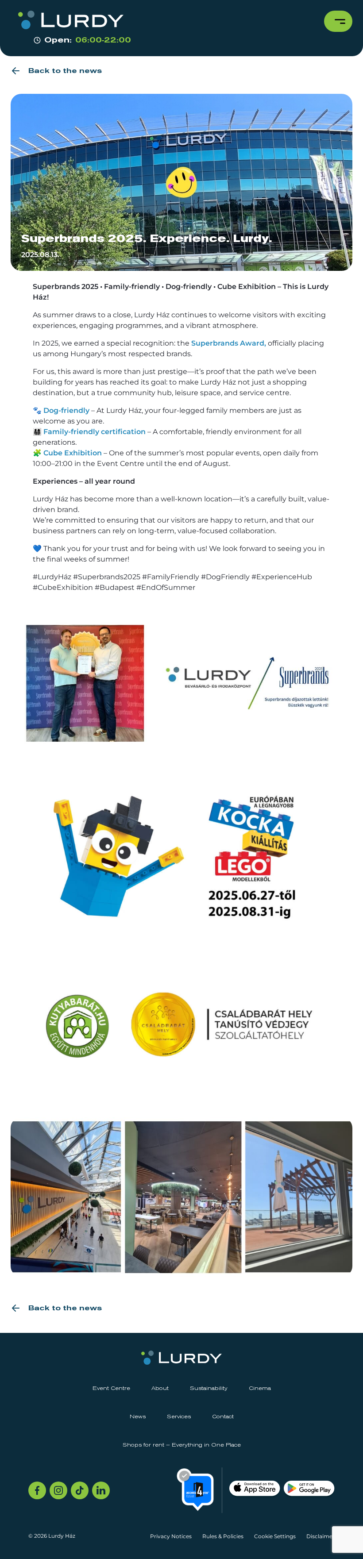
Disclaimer (320, 1536)
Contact (223, 1417)
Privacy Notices (171, 1536)
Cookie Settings (275, 1536)
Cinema (260, 1388)
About (160, 1388)
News (138, 1417)
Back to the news (65, 70)
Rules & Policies (222, 1536)
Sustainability (209, 1388)
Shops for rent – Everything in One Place (182, 1445)
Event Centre (111, 1388)
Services (179, 1417)
